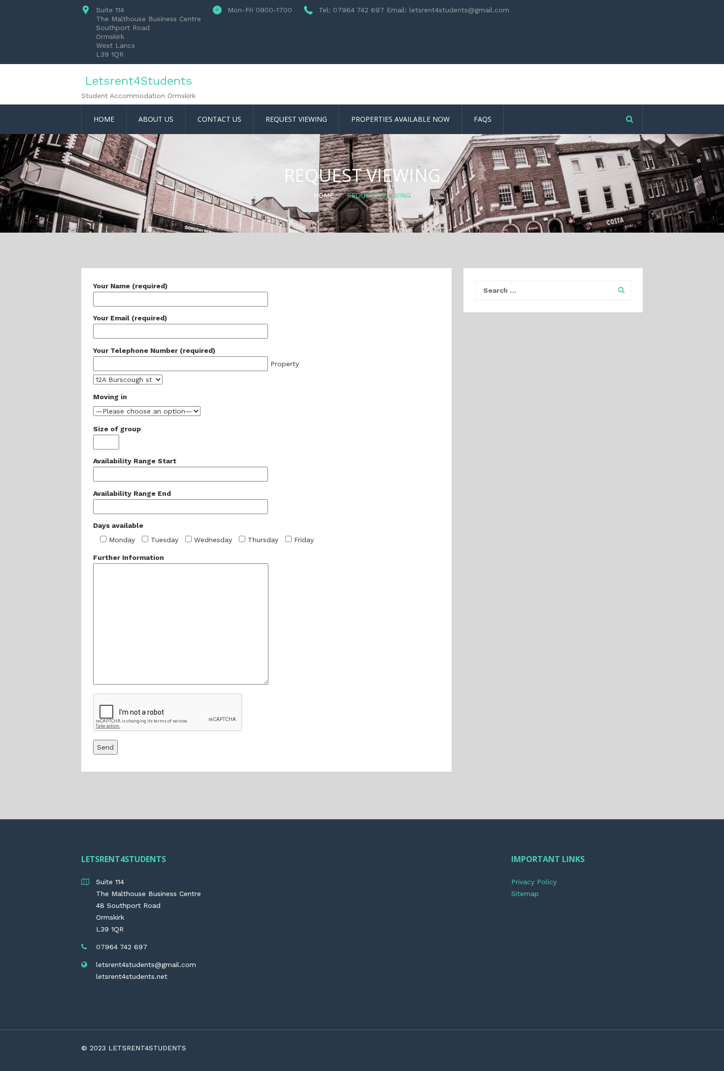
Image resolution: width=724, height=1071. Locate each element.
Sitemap (525, 894)
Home (104, 119)
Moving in (110, 397)
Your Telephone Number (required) (154, 350)
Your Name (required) (130, 286)
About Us (155, 119)
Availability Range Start (134, 461)
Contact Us (219, 119)
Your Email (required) (130, 318)
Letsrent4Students (138, 81)
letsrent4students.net (131, 976)
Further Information (128, 557)
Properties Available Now (400, 119)
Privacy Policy (534, 882)
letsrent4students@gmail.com (146, 964)
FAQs (483, 119)
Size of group (117, 429)
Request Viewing (296, 119)
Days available (118, 525)
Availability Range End (132, 493)
